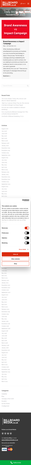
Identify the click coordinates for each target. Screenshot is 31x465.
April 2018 (4, 340)
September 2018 (6, 328)
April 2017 (4, 362)
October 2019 (5, 314)
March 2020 (5, 307)
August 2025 (5, 157)
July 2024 (4, 189)
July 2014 (4, 374)
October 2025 (5, 152)
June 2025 (4, 162)
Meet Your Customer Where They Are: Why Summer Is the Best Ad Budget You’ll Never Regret (15, 104)
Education (4, 401)
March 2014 (5, 381)
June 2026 (4, 133)
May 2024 (4, 193)
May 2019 (4, 319)
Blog (4, 46)
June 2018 (4, 335)
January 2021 (5, 282)
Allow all (15, 254)
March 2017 (4, 364)
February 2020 (5, 309)
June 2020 (4, 299)
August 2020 (5, 294)
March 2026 (5, 140)
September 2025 (6, 155)
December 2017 (6, 350)
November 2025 (6, 150)
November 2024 (6, 179)
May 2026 (4, 136)
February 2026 (5, 143)
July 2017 (4, 355)
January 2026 (5, 145)
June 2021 (4, 270)
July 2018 (4, 333)
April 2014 (4, 379)
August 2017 (5, 352)
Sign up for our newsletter (8, 442)
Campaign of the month (8, 398)
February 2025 (5, 172)
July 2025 (4, 160)
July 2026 (4, 131)
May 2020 (4, 302)
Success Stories (6, 403)
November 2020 (6, 287)
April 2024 (4, 196)
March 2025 (5, 169)
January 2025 (5, 174)
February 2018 (5, 345)
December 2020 (6, 285)
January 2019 (5, 321)
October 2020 (5, 290)
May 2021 (4, 273)
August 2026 (5, 128)
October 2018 (5, 326)
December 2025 (6, 148)
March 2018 (5, 343)
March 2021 (5, 278)
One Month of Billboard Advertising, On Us (13, 116)
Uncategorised (5, 406)
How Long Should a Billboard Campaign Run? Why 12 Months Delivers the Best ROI (15, 113)
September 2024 (6, 184)
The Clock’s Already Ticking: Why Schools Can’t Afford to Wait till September (14, 99)
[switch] (27, 233)
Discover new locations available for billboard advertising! (13, 108)
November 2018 (6, 323)
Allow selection (15, 259)
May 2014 (4, 376)
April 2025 (4, 167)
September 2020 (6, 292)
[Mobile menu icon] (28, 3)
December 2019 (6, 311)
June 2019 (4, 316)
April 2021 (4, 275)
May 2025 (4, 165)
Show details (22, 249)
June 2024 (4, 191)
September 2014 (6, 371)
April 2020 (4, 304)
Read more (6, 76)
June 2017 (4, 357)
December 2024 (6, 177)
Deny (15, 263)
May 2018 (4, 338)
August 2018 (5, 331)
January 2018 (5, 347)
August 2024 (5, 186)
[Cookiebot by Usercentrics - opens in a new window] (22, 200)
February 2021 (5, 280)
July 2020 (4, 297)
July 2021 (4, 268)
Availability (4, 394)
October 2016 (5, 367)
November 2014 (6, 369)
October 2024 (5, 181)
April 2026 (4, 138)
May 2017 (4, 359)
